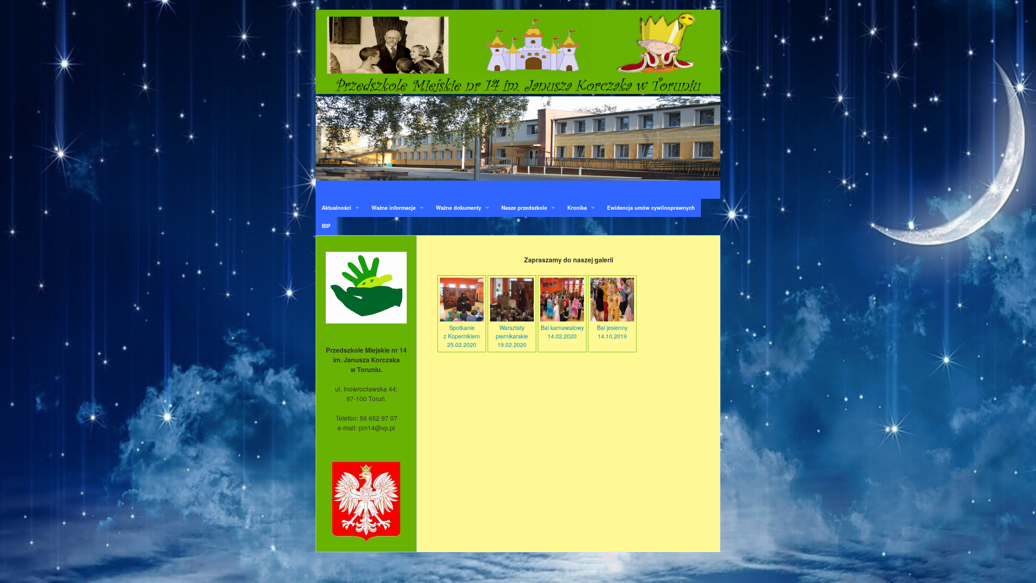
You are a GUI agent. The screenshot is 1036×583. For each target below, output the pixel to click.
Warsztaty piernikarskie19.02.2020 (512, 336)
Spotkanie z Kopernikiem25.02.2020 (462, 336)
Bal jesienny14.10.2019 (612, 331)
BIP (326, 226)
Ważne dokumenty (458, 207)
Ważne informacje (394, 207)
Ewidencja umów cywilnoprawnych (651, 207)
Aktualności (336, 207)
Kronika (577, 207)
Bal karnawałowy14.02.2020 (562, 331)
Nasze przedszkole (524, 207)
